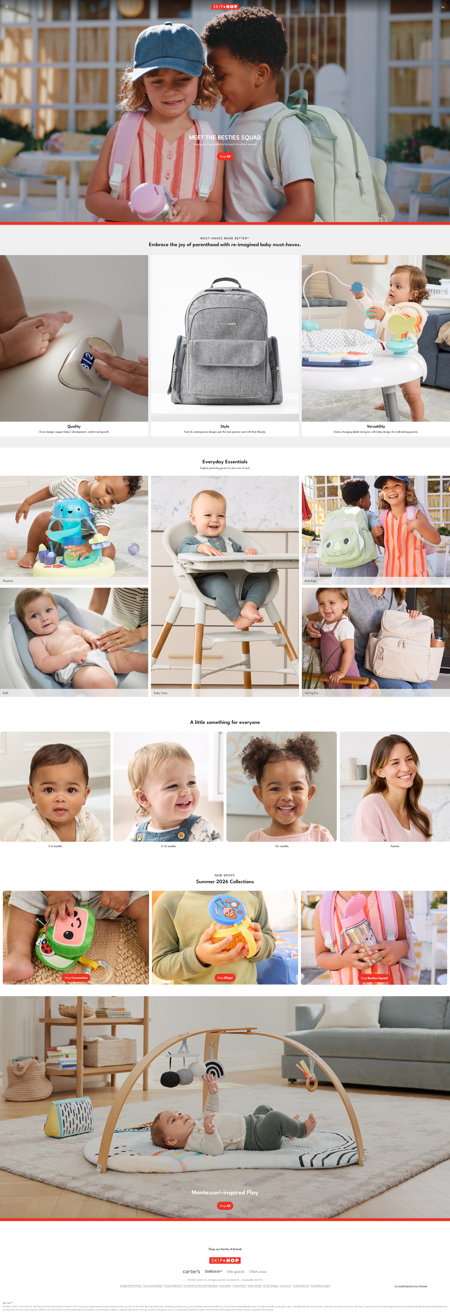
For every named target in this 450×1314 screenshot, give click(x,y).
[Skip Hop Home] (224, 6)
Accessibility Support (320, 1285)
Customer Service (300, 1285)
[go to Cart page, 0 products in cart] (443, 6)
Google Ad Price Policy (131, 1285)
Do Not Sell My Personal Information (200, 1285)
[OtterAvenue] (258, 1271)
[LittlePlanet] (236, 1272)
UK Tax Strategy (270, 1285)
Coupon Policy (239, 1285)
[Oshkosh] (214, 1271)
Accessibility (225, 1285)
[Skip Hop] (225, 1260)
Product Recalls (255, 1285)
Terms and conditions (153, 1285)
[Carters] (192, 1271)
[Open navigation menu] (7, 7)
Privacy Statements (173, 1285)
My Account (285, 1285)
